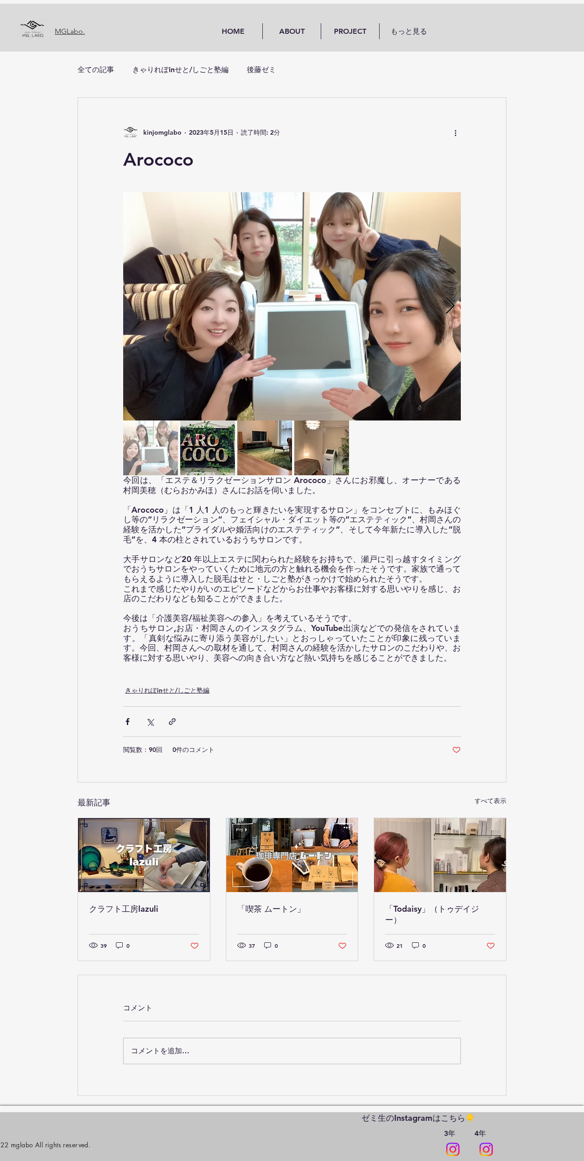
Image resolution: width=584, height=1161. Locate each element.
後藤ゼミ (261, 69)
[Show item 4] (321, 447)
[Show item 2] (207, 447)
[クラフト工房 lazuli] (144, 855)
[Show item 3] (264, 447)
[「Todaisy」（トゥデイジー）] (440, 855)
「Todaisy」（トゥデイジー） (432, 914)
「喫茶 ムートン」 (271, 909)
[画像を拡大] (292, 306)
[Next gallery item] (450, 306)
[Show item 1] (150, 447)
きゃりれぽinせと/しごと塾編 (180, 69)
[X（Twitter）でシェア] (150, 721)
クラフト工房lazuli (123, 909)
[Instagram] (453, 1149)
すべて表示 (490, 801)
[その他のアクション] (455, 132)
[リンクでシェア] (172, 721)
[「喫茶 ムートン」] (292, 855)
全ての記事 (96, 69)
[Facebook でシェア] (127, 721)
